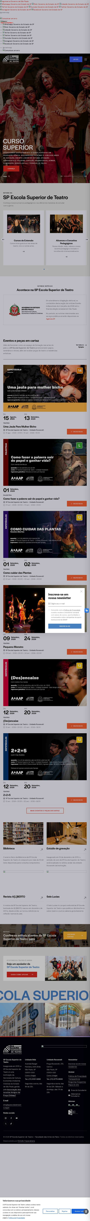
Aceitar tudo (79, 1211)
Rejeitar (65, 1211)
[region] (45, 1209)
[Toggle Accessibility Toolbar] (86, 1211)
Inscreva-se (64, 626)
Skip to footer (6, 23)
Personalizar (50, 1211)
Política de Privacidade (16, 1218)
